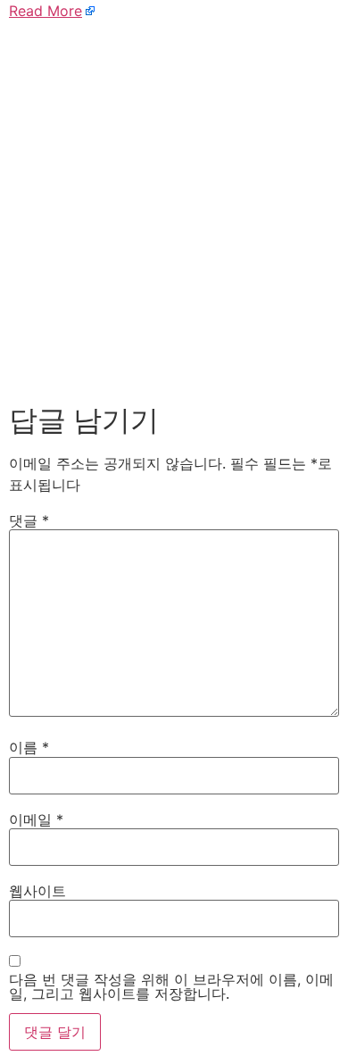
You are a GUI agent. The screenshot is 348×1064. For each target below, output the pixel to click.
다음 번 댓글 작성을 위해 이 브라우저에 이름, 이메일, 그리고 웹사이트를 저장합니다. (171, 986)
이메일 (36, 819)
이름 (29, 747)
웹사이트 (37, 891)
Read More (45, 11)
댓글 (29, 520)
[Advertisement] (174, 208)
